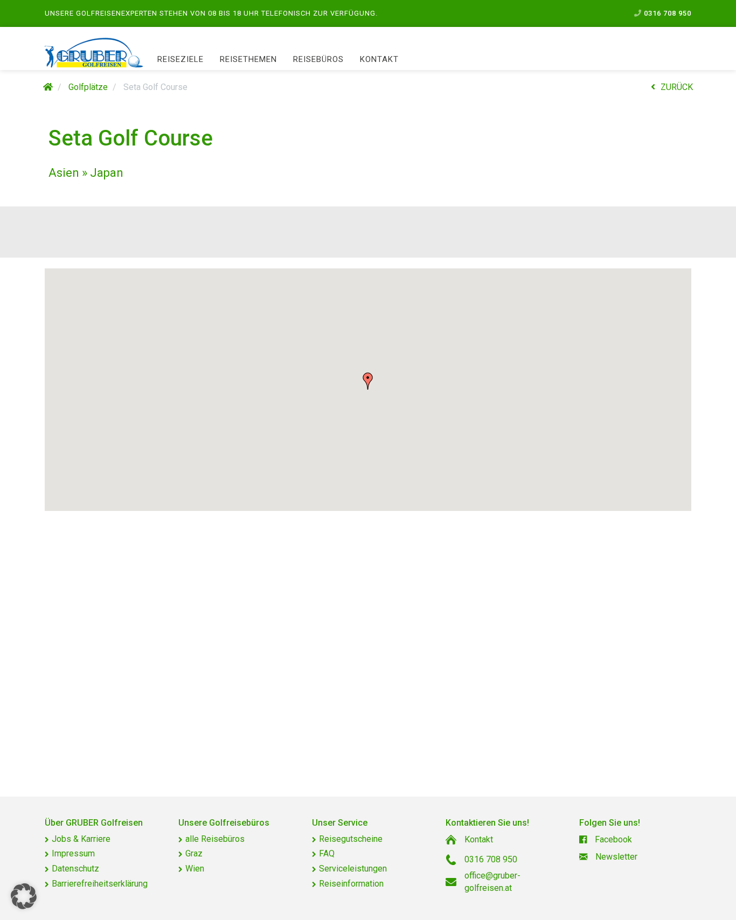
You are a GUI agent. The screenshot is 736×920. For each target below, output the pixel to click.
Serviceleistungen (353, 868)
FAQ (327, 853)
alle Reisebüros (215, 839)
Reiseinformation (351, 884)
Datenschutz (75, 868)
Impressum (73, 853)
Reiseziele (180, 59)
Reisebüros (318, 59)
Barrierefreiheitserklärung (100, 884)
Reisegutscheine (351, 839)
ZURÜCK (677, 87)
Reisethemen (248, 59)
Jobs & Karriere (81, 839)
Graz (194, 853)
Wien (194, 868)
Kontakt (379, 59)
